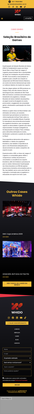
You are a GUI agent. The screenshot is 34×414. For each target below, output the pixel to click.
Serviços (17, 332)
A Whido (17, 329)
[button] (2, 18)
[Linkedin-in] (17, 7)
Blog (17, 339)
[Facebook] (13, 318)
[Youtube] (21, 7)
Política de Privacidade (21, 380)
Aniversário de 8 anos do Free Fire (16, 274)
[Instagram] (9, 7)
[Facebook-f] (13, 7)
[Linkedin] (17, 318)
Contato (17, 343)
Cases (17, 336)
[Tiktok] (25, 7)
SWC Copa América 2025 (13, 234)
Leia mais (6, 237)
